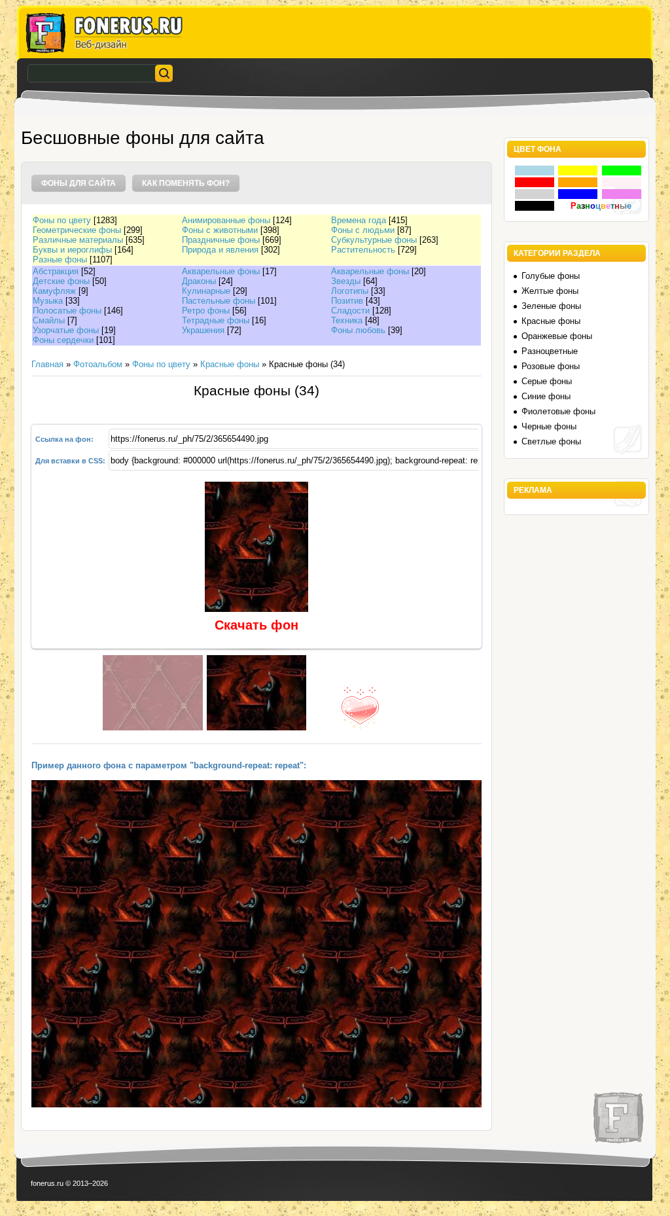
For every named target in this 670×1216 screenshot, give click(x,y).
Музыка (48, 301)
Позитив (347, 301)
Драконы (199, 281)
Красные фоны (229, 364)
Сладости (350, 310)
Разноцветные (549, 351)
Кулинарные (206, 291)
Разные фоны (60, 259)
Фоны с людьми (363, 230)
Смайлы (49, 320)
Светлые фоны (551, 441)
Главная (47, 364)
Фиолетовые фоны (558, 411)
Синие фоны (546, 396)
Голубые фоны (550, 276)
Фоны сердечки (63, 340)
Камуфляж (54, 291)
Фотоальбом (97, 364)
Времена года (358, 220)
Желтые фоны (549, 291)
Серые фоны (546, 381)
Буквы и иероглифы (72, 250)
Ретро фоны (206, 310)
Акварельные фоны (221, 271)
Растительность (363, 250)
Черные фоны (548, 426)
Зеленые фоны (551, 306)
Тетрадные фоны (215, 320)
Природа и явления (220, 250)
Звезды (346, 281)
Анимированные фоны (226, 220)
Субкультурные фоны (374, 240)
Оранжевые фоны (556, 336)
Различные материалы (78, 240)
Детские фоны (61, 281)
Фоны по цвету (62, 220)
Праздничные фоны (221, 240)
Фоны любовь (358, 330)
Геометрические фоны (77, 230)
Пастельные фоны (218, 301)
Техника (346, 320)
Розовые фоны (550, 366)
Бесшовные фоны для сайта (142, 138)
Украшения (203, 330)
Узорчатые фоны (66, 330)
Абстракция (56, 271)
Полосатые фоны (67, 310)
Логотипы (349, 291)
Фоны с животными (220, 230)
